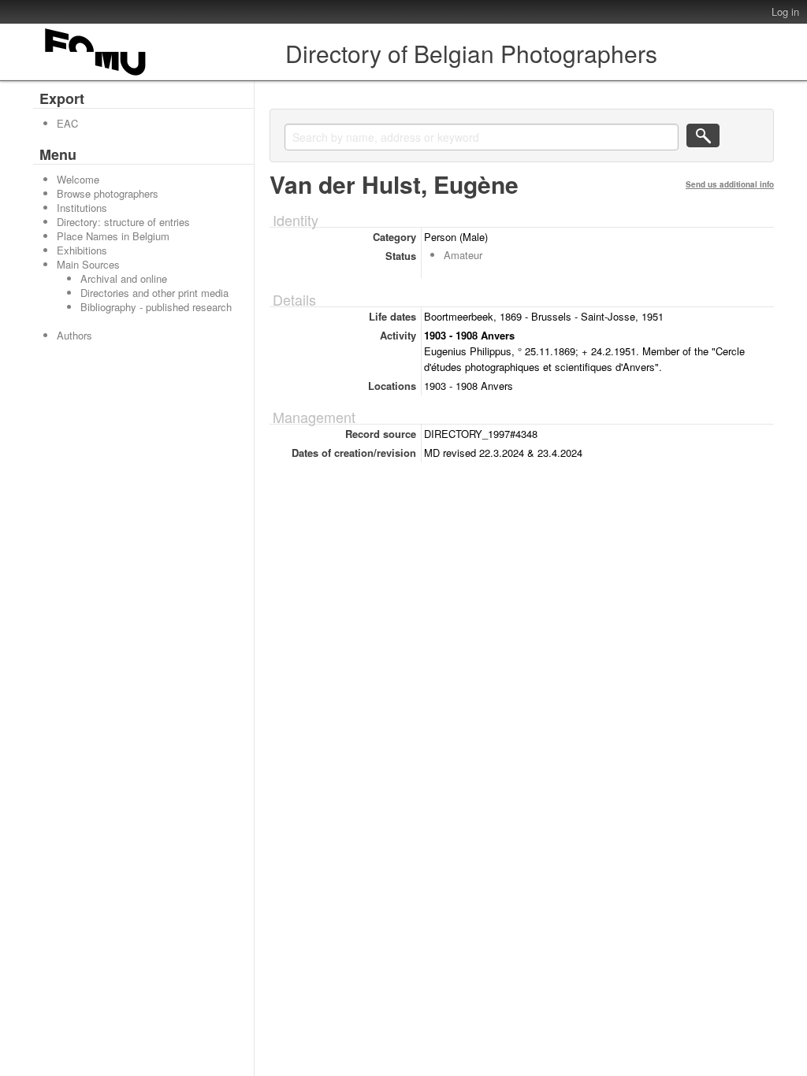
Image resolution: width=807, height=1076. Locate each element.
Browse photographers (107, 193)
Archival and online (123, 278)
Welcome (78, 179)
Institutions (82, 207)
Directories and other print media (154, 292)
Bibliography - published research (156, 306)
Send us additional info (730, 184)
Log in (785, 11)
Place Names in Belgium (113, 235)
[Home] (96, 75)
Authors (74, 335)
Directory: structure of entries (123, 221)
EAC (67, 123)
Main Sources (88, 264)
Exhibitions (82, 250)
